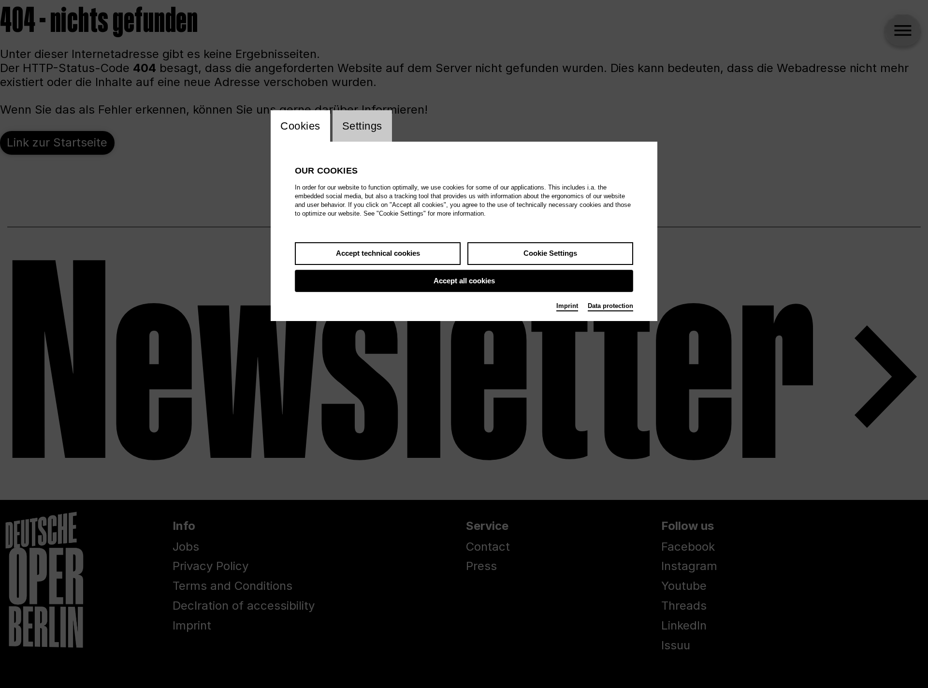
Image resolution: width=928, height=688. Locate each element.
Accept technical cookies (378, 253)
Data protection (610, 305)
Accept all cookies (464, 281)
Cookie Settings (550, 253)
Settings (362, 126)
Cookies (300, 126)
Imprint (567, 305)
